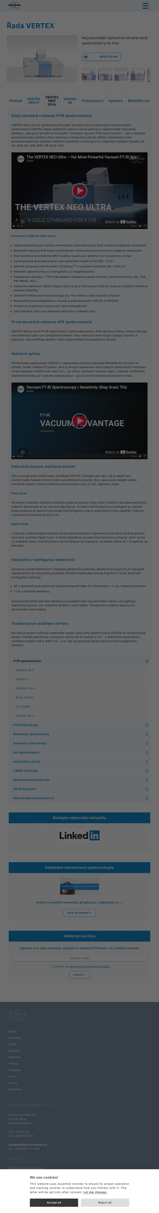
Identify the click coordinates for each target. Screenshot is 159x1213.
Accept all (54, 1202)
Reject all (104, 1202)
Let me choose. (95, 1192)
